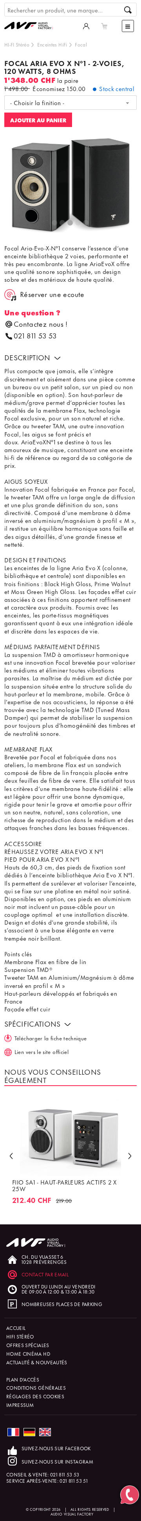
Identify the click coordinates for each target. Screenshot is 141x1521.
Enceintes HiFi (52, 44)
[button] (11, 1155)
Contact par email (45, 1274)
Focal (81, 44)
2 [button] (62, 223)
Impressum (20, 1404)
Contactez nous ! (41, 324)
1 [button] (54, 223)
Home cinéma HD (28, 1353)
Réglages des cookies (35, 1396)
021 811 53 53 (35, 335)
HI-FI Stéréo (16, 44)
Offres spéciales (27, 1345)
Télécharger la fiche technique (50, 1038)
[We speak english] (45, 1432)
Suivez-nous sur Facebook (56, 1448)
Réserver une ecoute (52, 294)
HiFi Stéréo (20, 1336)
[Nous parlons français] (13, 1432)
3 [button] (70, 223)
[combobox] (70, 102)
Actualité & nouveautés (36, 1362)
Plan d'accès (22, 1379)
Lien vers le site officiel (41, 1051)
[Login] (86, 26)
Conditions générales (36, 1387)
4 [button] (78, 223)
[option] (70, 185)
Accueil (16, 1327)
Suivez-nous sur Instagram (57, 1461)
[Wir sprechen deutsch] (29, 1432)
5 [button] (86, 223)
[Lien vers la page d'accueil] (31, 17)
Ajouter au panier (38, 120)
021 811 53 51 (74, 1480)
